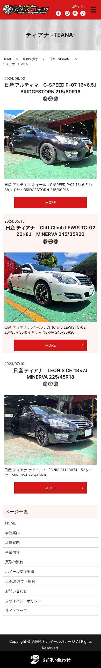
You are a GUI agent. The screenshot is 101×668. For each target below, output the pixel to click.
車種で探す (30, 59)
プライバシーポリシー (23, 601)
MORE (50, 202)
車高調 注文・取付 (20, 581)
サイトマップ (16, 610)
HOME (7, 59)
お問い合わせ (16, 591)
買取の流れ (14, 562)
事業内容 (12, 552)
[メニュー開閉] (93, 9)
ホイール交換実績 (19, 571)
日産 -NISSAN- (60, 59)
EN (83, 6)
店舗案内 (12, 542)
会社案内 (12, 532)
